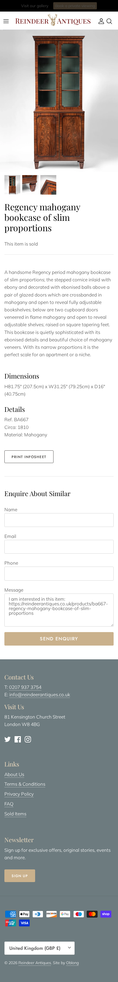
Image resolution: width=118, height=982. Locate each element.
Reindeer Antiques (34, 962)
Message (13, 590)
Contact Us (81, 8)
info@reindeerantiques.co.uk (39, 694)
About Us (14, 774)
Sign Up (20, 875)
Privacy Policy (19, 794)
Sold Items (15, 814)
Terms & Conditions (24, 784)
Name (10, 509)
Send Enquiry (59, 638)
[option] (59, 101)
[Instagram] (28, 739)
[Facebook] (18, 739)
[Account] (100, 21)
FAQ (8, 804)
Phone (11, 563)
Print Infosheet (29, 456)
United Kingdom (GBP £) (34, 948)
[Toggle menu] (6, 21)
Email (10, 536)
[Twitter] (7, 739)
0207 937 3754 (25, 687)
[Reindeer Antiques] (53, 19)
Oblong (72, 962)
